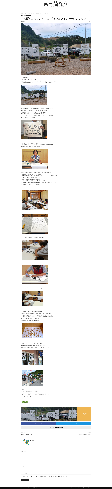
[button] (89, 10)
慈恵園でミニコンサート (26, 434)
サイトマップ (73, 487)
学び (29, 13)
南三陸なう (23, 21)
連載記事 (35, 10)
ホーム (22, 13)
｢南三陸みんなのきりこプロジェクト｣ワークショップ (53, 18)
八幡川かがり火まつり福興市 (84, 434)
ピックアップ (28, 10)
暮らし (26, 13)
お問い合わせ (79, 487)
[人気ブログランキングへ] (56, 402)
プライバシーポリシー (87, 487)
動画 (23, 10)
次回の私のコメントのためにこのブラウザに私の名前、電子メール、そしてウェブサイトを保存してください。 (45, 476)
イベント (29, 15)
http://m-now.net (33, 442)
